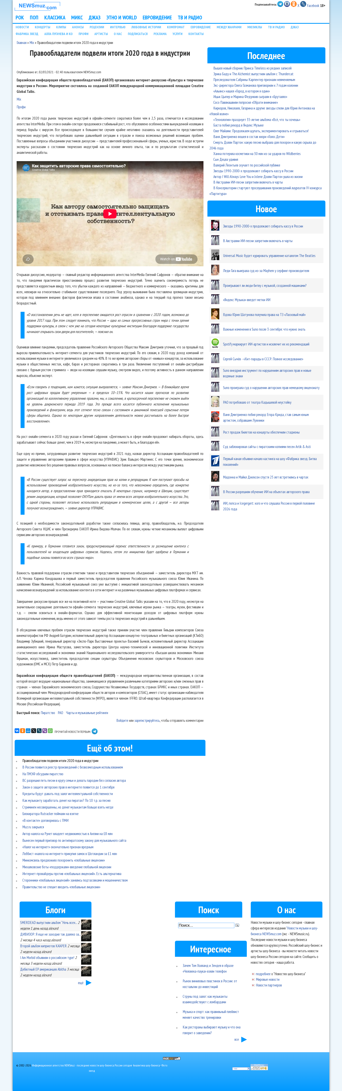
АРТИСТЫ (101, 33)
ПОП (34, 17)
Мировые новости (267, 979)
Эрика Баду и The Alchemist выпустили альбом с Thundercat (253, 73)
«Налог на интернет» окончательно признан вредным (57, 846)
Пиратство (48, 712)
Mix (31, 42)
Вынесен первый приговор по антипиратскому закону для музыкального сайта (74, 840)
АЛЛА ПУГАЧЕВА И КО (58, 33)
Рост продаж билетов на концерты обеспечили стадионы (261, 432)
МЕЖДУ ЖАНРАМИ (229, 27)
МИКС (77, 17)
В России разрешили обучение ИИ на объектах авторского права (266, 491)
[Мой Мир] (28, 730)
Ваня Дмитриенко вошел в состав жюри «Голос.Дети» (249, 136)
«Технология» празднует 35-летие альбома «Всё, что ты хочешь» (256, 119)
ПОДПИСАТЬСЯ (138, 33)
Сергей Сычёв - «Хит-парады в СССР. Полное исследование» (263, 358)
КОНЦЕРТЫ (42, 27)
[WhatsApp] (50, 730)
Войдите (122, 720)
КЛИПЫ (61, 27)
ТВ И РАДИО (190, 17)
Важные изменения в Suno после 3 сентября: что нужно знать (264, 329)
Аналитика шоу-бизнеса (146, 1065)
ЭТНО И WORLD (121, 17)
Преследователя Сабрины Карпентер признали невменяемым (254, 79)
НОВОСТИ (22, 27)
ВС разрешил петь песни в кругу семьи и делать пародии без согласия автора (74, 780)
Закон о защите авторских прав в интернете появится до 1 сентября (68, 787)
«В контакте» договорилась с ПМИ (45, 820)
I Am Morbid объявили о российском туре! (47, 957)
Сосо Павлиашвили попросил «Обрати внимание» (245, 102)
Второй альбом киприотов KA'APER (43, 945)
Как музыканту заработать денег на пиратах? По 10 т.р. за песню (66, 800)
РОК (20, 17)
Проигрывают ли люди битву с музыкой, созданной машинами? (265, 285)
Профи (21, 106)
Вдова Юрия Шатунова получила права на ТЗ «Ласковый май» (264, 314)
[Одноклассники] (22, 730)
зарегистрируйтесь (147, 720)
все (237, 1039)
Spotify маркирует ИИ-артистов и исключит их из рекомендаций (266, 343)
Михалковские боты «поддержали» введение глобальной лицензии (66, 866)
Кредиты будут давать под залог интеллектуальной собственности (67, 793)
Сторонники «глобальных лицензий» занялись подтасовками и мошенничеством (75, 880)
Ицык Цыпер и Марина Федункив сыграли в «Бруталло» (250, 96)
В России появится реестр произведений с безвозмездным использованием (72, 767)
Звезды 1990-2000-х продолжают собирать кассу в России (253, 170)
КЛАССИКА (54, 17)
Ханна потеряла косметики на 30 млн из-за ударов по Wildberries (257, 153)
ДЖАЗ (95, 17)
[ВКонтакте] (17, 730)
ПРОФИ (83, 33)
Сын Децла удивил (225, 159)
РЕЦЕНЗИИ (97, 27)
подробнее (263, 973)
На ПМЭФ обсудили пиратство (42, 773)
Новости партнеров (269, 985)
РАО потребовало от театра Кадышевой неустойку (257, 402)
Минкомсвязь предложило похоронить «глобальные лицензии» (63, 860)
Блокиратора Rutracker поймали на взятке (50, 813)
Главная (22, 42)
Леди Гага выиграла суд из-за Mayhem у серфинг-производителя (266, 270)
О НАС (118, 33)
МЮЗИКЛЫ (254, 27)
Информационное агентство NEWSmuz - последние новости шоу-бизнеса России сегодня (82, 1065)
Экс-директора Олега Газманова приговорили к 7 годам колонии (255, 85)
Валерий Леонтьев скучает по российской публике (246, 165)
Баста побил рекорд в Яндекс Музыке (238, 125)
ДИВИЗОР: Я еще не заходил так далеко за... (50, 934)
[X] (33, 730)
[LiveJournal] (39, 730)
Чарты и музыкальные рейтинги (87, 712)
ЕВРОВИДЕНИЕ (157, 17)
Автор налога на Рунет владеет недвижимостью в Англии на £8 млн (67, 833)
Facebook (313, 5)
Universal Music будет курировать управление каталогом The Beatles (269, 255)
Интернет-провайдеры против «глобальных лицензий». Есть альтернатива (71, 873)
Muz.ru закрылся (33, 826)
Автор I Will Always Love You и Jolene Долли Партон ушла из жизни (258, 176)
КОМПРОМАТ (176, 27)
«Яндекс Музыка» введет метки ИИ (246, 299)
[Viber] (44, 730)
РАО (60, 712)
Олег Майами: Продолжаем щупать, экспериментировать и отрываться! (261, 130)
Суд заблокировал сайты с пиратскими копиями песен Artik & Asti (267, 446)
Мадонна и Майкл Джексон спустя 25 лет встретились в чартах (265, 477)
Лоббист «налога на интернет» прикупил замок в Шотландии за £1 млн (69, 853)
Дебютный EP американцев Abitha (43, 969)
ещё (81, 982)
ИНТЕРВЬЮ (117, 27)
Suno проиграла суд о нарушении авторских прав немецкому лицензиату (271, 387)
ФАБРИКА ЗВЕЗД (27, 33)
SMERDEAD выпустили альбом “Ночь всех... (48, 922)
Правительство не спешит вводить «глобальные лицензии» (61, 886)
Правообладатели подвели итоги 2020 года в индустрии (60, 760)
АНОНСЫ (78, 27)
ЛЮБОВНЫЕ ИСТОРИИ (146, 27)
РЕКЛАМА (160, 33)
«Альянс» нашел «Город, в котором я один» (241, 90)
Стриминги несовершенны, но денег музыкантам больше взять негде (67, 807)
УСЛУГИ (177, 33)
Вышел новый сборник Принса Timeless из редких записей (252, 68)
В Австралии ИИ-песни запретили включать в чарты (248, 182)
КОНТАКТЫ (196, 33)
